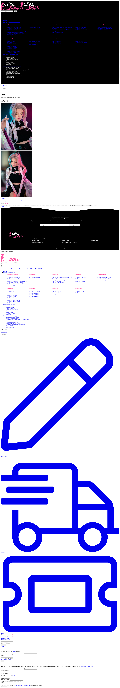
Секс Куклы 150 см (56, 42)
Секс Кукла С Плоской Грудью (14, 27)
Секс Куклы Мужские (34, 27)
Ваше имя (3, 678)
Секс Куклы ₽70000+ (34, 44)
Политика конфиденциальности (22, 685)
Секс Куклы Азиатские (80, 27)
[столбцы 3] (4, 101)
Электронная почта (5, 681)
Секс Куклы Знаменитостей (13, 50)
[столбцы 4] (6, 101)
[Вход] (1, 13)
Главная (5, 85)
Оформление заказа (5, 638)
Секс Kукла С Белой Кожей (104, 27)
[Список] (1, 101)
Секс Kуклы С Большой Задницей (15, 32)
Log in (13, 675)
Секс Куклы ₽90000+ (34, 46)
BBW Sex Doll (21, 268)
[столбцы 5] (7, 101)
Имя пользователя (5, 679)
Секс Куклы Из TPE (79, 41)
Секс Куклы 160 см (56, 43)
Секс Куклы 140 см (56, 41)
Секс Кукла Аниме (11, 43)
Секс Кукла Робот (11, 41)
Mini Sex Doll (14, 268)
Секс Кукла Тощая (56, 31)
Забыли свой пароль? (6, 659)
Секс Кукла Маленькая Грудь (14, 28)
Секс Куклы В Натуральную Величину (61, 29)
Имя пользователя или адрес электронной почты (12, 654)
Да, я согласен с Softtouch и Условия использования (22, 685)
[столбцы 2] (3, 101)
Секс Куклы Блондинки (12, 45)
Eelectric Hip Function (40, 268)
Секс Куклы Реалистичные (13, 51)
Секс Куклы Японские (80, 31)
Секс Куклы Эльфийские (81, 29)
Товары (5, 87)
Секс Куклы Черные (79, 28)
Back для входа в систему (87, 666)
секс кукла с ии (10, 42)
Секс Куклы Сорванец (12, 47)
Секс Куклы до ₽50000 (34, 41)
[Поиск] (60, 15)
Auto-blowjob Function (30, 268)
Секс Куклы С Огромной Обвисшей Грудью (17, 31)
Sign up (14, 651)
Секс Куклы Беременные (58, 32)
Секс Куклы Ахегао (11, 52)
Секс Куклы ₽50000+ (34, 43)
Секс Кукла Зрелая (11, 48)
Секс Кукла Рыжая (11, 46)
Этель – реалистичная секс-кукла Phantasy (13, 201)
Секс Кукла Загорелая (103, 29)
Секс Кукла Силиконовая (81, 42)
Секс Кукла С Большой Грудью (14, 29)
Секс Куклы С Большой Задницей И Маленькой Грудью (15, 34)
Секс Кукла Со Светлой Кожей (105, 28)
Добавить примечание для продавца (9, 640)
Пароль (2, 655)
